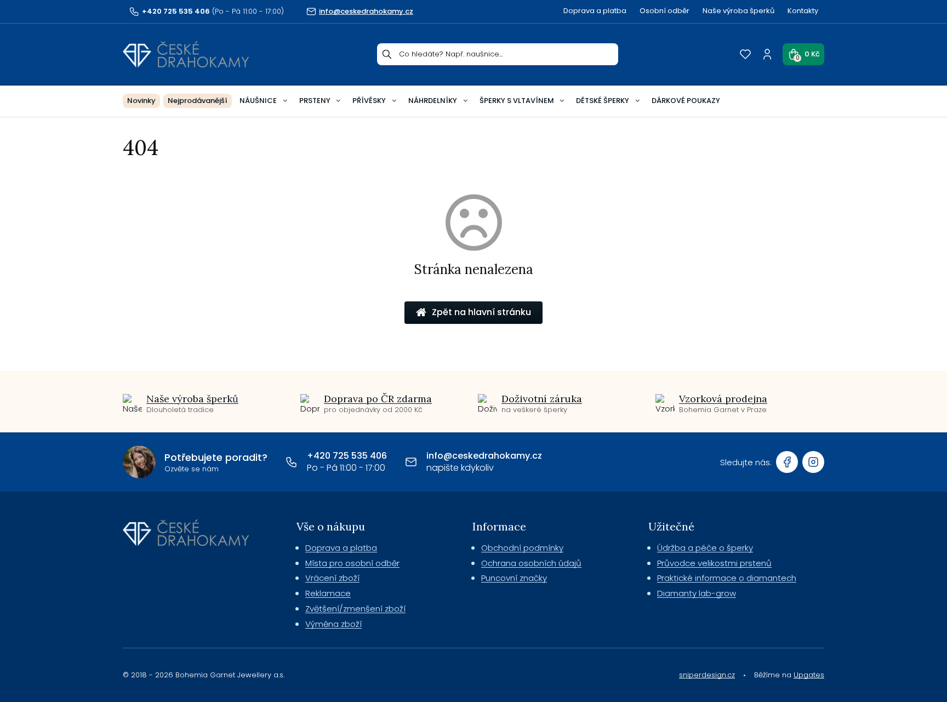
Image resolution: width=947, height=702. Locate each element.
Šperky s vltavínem (517, 100)
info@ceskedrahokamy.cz (484, 455)
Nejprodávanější (197, 100)
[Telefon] (291, 462)
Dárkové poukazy (686, 100)
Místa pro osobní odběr (352, 563)
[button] (803, 54)
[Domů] (186, 54)
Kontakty (803, 10)
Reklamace (328, 593)
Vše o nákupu (330, 526)
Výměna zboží (333, 624)
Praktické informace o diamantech (726, 578)
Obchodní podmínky (522, 547)
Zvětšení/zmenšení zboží (355, 608)
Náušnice (258, 100)
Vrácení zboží (332, 578)
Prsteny (314, 100)
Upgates (809, 675)
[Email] (411, 462)
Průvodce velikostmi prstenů (714, 563)
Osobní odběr (664, 10)
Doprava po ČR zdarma (378, 398)
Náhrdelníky (432, 100)
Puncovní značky (514, 578)
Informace (499, 526)
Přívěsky (369, 100)
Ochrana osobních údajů (531, 563)
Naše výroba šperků (738, 10)
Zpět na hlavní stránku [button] (481, 312)
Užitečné (671, 526)
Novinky (141, 100)
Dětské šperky (602, 100)
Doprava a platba (594, 10)
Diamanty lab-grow (696, 593)
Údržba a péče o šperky (705, 547)
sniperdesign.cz (707, 675)
